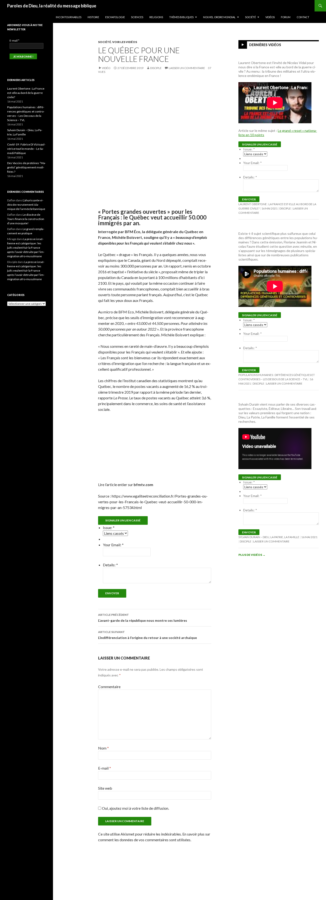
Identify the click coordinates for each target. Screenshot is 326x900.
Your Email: (113, 544)
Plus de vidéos (251, 555)
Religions (156, 17)
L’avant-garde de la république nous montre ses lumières (142, 617)
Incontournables (68, 17)
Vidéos (270, 17)
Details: (110, 564)
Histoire (93, 17)
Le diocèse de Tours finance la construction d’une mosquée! (25, 219)
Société (250, 17)
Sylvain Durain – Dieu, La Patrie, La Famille (268, 537)
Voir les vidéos (124, 42)
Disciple (156, 68)
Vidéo (106, 68)
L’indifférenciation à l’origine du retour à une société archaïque (147, 635)
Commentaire (109, 686)
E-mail (104, 768)
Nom (103, 748)
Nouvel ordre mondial (219, 17)
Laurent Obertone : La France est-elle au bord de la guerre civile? (25, 93)
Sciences (137, 17)
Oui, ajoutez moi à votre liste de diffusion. (135, 808)
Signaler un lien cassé (123, 520)
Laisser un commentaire (187, 68)
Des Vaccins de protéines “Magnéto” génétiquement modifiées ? (26, 167)
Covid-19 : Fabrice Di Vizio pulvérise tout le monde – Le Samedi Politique (26, 149)
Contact (303, 17)
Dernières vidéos (265, 45)
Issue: (109, 527)
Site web (105, 788)
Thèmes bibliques (181, 17)
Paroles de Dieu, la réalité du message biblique (51, 5)
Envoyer (112, 593)
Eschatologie (115, 17)
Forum (285, 17)
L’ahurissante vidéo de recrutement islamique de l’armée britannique (26, 204)
